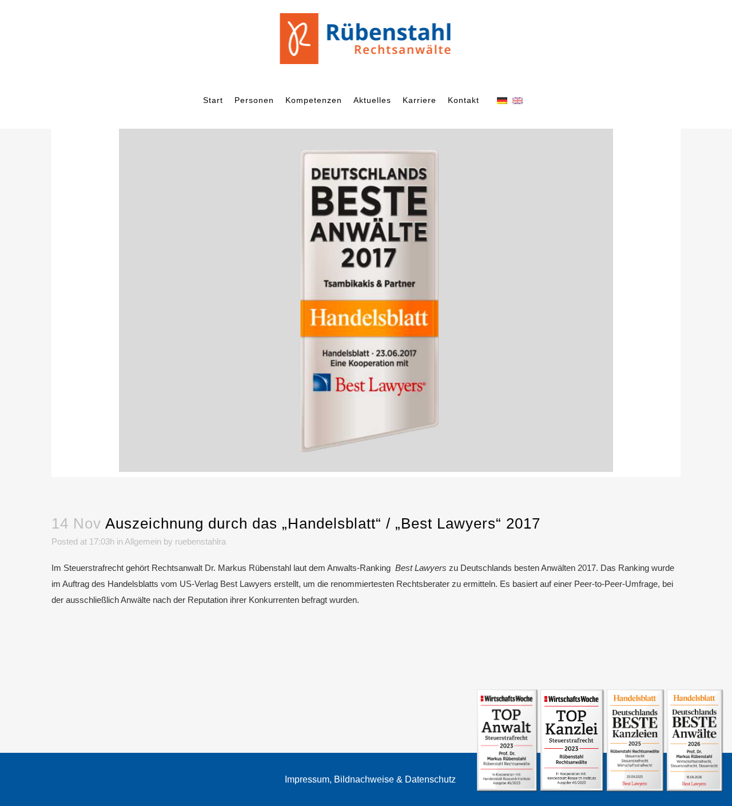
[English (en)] (517, 100)
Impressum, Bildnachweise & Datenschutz (370, 779)
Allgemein (143, 541)
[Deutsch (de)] (502, 100)
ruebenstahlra (200, 541)
